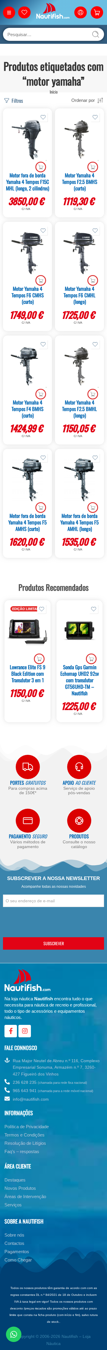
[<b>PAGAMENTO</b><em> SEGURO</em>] (28, 821)
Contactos (14, 1243)
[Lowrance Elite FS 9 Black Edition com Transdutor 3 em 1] (27, 631)
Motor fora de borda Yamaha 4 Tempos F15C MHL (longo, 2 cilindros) (27, 181)
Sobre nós (14, 1234)
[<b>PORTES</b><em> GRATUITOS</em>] (28, 767)
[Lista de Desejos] (43, 117)
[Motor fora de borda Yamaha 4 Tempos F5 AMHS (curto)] (27, 480)
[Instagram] (24, 1031)
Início (54, 92)
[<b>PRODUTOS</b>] (79, 821)
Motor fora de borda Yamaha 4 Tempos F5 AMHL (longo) (79, 522)
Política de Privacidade (26, 1126)
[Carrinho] (97, 12)
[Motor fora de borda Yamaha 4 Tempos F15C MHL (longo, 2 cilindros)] (27, 139)
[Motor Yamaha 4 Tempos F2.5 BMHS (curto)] (79, 139)
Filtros (16, 100)
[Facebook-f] (10, 1031)
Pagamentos (16, 1251)
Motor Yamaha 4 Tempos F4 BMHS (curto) (27, 409)
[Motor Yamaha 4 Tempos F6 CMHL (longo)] (79, 253)
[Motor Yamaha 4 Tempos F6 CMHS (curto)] (27, 253)
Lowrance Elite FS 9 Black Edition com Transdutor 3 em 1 (27, 673)
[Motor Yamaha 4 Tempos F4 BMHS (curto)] (27, 366)
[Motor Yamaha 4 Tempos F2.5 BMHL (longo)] (79, 366)
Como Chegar (18, 1259)
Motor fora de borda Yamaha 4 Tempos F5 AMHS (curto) (27, 522)
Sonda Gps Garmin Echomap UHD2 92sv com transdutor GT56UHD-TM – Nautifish (79, 680)
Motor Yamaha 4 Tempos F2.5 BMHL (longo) (79, 409)
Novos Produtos (20, 1188)
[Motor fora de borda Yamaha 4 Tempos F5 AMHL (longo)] (79, 480)
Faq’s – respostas (21, 1151)
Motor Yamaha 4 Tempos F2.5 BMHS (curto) (79, 181)
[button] (40, 167)
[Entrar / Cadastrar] (80, 12)
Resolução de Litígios (25, 1143)
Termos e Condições (24, 1134)
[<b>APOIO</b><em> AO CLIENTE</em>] (79, 767)
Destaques (15, 1179)
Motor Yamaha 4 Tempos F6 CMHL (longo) (79, 295)
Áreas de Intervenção (25, 1196)
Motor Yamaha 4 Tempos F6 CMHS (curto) (28, 295)
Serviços (13, 1204)
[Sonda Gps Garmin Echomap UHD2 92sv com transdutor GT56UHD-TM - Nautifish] (79, 631)
